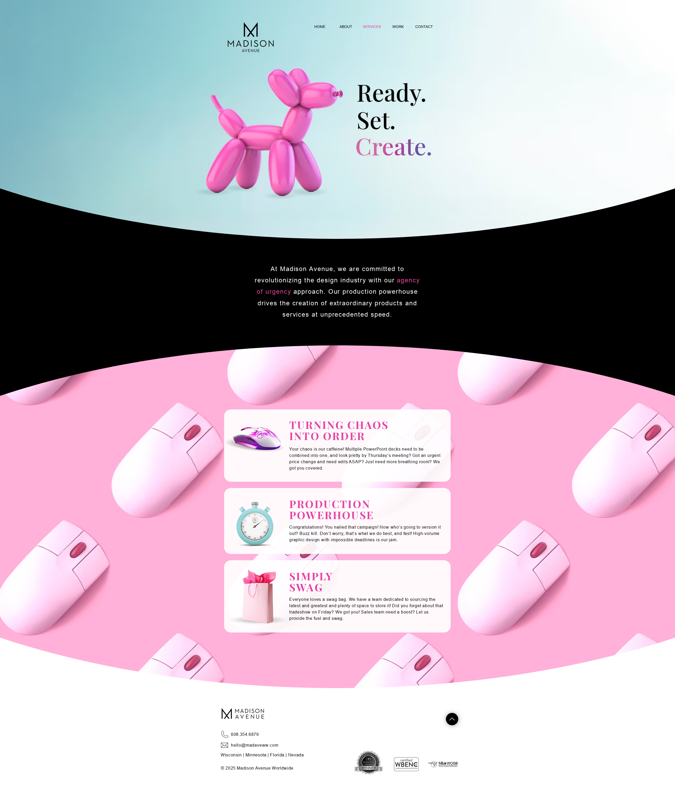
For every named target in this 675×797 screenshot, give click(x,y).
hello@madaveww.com (254, 745)
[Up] (452, 719)
